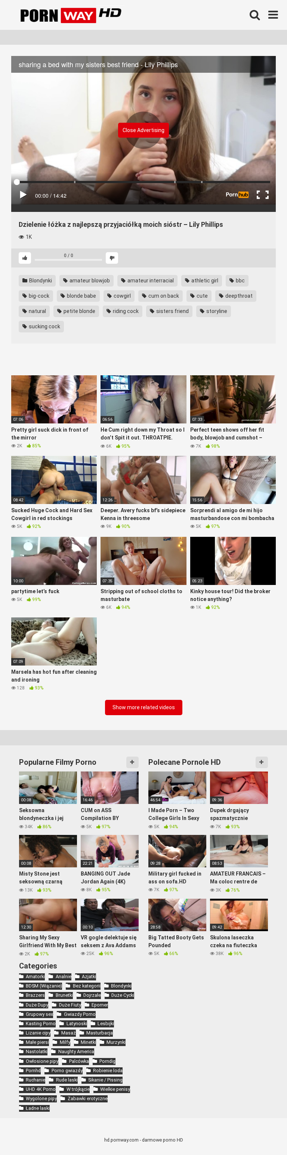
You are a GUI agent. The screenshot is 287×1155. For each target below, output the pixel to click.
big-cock (38, 296)
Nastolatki (36, 1051)
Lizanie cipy (38, 1033)
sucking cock (44, 326)
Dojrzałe (92, 995)
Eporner (100, 1005)
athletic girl (204, 281)
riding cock (125, 311)
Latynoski (77, 1023)
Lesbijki (106, 1023)
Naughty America (76, 1051)
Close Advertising (143, 130)
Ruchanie (35, 1080)
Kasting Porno (41, 1023)
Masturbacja (99, 1033)
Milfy (65, 1042)
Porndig (107, 1061)
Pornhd (33, 1070)
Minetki (88, 1042)
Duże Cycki (122, 995)
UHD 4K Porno (41, 1089)
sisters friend (172, 311)
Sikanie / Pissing (105, 1080)
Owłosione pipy (42, 1061)
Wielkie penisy (115, 1089)
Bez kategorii (86, 986)
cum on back (163, 296)
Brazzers (35, 995)
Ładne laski (38, 1108)
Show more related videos (143, 707)
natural (37, 311)
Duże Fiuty (70, 1005)
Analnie (63, 976)
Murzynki (116, 1042)
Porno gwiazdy (67, 1070)
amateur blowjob (89, 281)
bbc (240, 281)
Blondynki (40, 281)
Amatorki (35, 976)
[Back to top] (262, 1132)
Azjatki (89, 976)
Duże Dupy (37, 1005)
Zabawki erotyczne (87, 1098)
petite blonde (78, 311)
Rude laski (66, 1080)
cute (201, 296)
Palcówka (79, 1061)
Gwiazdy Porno (79, 1014)
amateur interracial (150, 281)
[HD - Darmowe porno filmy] (77, 15)
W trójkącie (78, 1089)
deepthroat (238, 296)
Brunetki (64, 995)
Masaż (68, 1033)
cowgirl (121, 296)
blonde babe (81, 296)
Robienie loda (108, 1070)
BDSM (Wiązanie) (44, 986)
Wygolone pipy (41, 1098)
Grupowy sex (39, 1014)
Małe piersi (37, 1042)
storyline (216, 311)
